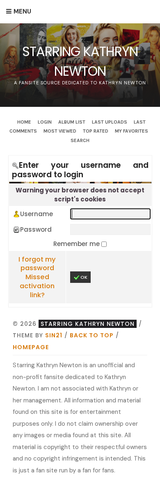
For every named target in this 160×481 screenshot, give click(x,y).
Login (45, 122)
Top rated (95, 131)
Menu (22, 11)
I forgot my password (37, 264)
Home (24, 122)
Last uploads (109, 122)
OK (83, 277)
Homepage (31, 347)
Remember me (77, 243)
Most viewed (59, 131)
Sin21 (53, 335)
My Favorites (131, 131)
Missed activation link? (37, 286)
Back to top (92, 335)
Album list (71, 122)
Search (80, 140)
